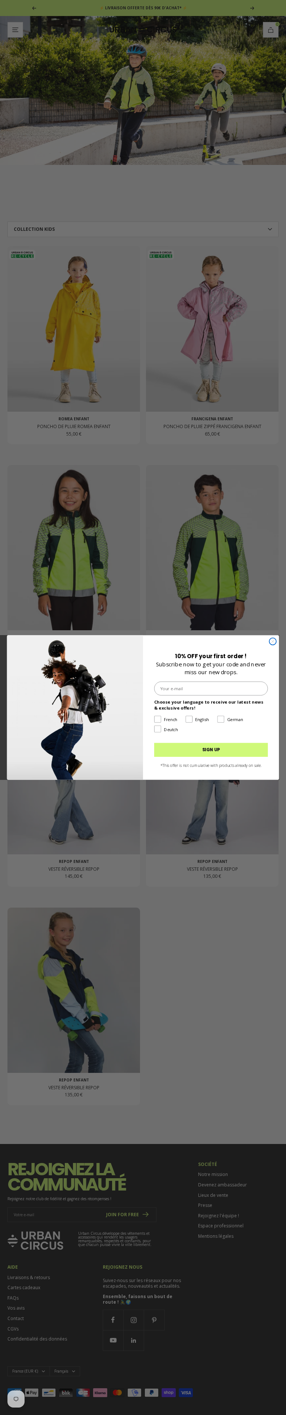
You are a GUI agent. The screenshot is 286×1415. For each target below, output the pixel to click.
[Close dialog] (272, 641)
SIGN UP (211, 750)
